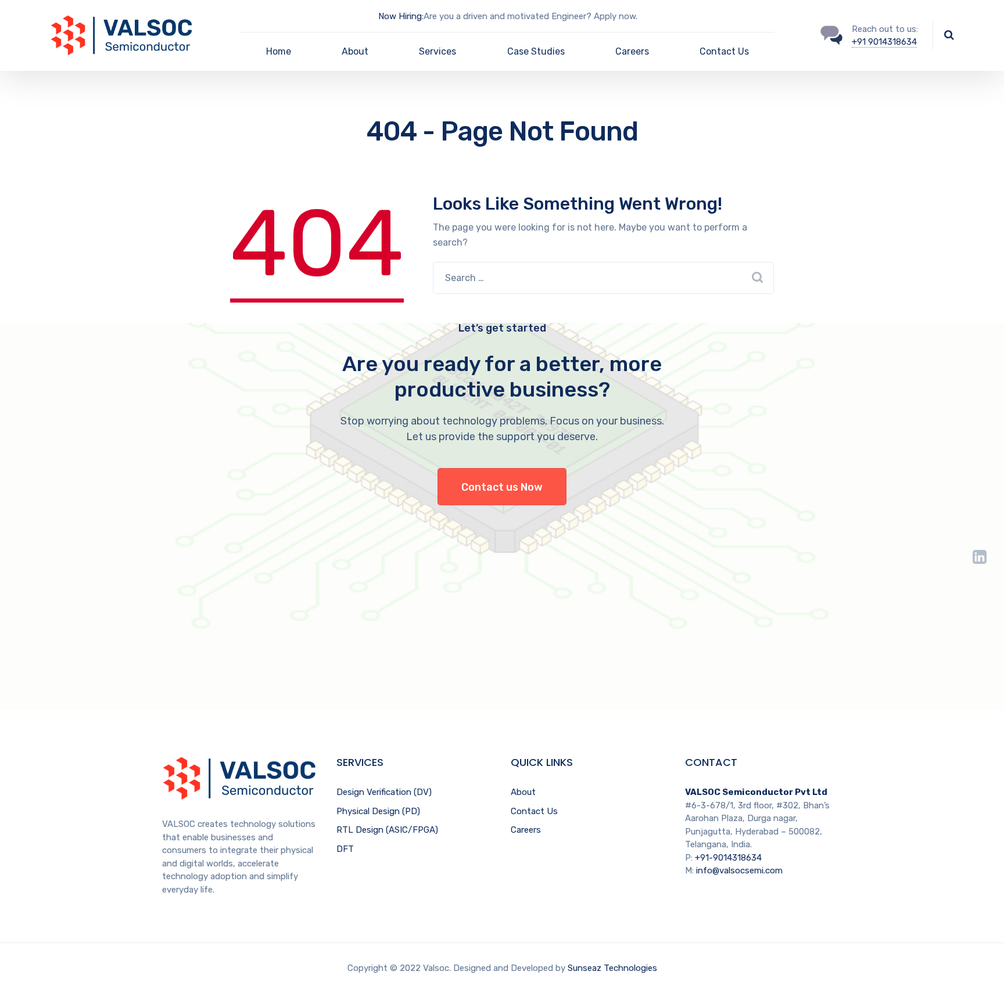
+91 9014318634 (884, 42)
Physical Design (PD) (378, 811)
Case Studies (536, 51)
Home (278, 51)
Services (437, 51)
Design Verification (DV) (384, 792)
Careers (632, 51)
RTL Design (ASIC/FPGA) (387, 830)
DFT (345, 849)
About (355, 51)
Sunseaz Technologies (612, 968)
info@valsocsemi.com (739, 870)
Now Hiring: (401, 16)
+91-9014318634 (728, 857)
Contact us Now (502, 487)
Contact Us (724, 51)
